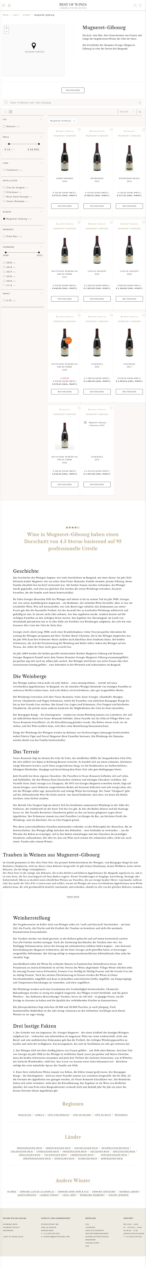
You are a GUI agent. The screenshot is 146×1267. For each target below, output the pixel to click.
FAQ (87, 1224)
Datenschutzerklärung (97, 1237)
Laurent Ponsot (49, 1195)
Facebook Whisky (11, 1227)
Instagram (8, 1230)
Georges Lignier (129, 1191)
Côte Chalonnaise (58, 1115)
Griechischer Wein (124, 1151)
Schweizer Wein (87, 1158)
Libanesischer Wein (82, 1155)
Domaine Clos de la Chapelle (37, 1191)
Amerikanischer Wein (29, 1148)
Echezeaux (13, 192)
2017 (11, 271)
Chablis (39, 1115)
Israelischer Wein (29, 1155)
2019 (11, 267)
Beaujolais (24, 1115)
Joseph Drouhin (26, 1195)
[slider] (9, 144)
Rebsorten (90, 1240)
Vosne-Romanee (17, 201)
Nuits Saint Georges (19, 196)
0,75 (11, 300)
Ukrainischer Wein (112, 1158)
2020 (11, 262)
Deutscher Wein (99, 1151)
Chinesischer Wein (47, 1151)
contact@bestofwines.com (56, 1237)
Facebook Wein (10, 1224)
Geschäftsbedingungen (97, 1233)
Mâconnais (121, 1115)
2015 (11, 281)
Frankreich (14, 170)
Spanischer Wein (64, 1158)
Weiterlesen (73, 90)
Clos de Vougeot (17, 187)
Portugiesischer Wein (114, 1155)
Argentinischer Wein (58, 1148)
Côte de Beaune (82, 1115)
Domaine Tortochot (104, 1191)
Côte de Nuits (103, 1115)
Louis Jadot (69, 1195)
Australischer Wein (86, 1148)
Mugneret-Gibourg (19, 218)
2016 (11, 276)
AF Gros (11, 1191)
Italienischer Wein (55, 1155)
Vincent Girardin (118, 1195)
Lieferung (90, 1227)
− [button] (6, 32)
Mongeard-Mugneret (92, 1195)
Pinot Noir (14, 236)
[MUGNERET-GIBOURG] (34, 46)
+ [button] (6, 28)
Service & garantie (94, 1230)
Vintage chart (92, 1243)
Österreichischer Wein (115, 1148)
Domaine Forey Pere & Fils (73, 1191)
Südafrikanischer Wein (37, 1158)
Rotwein (13, 126)
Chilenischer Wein (22, 1151)
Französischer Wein (75, 1151)
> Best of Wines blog (13, 1237)
